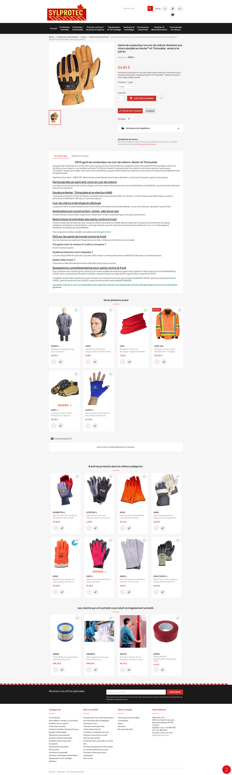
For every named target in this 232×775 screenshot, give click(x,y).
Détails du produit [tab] (80, 156)
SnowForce (83, 274)
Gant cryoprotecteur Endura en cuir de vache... (165, 516)
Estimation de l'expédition (150, 128)
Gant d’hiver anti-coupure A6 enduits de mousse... (65, 516)
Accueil (53, 28)
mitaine (99, 274)
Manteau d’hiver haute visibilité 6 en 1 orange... (165, 350)
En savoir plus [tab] (60, 156)
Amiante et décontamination (159, 28)
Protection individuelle (77, 28)
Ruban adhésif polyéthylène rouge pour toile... (165, 659)
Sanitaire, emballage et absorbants (63, 755)
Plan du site (88, 758)
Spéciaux (53, 761)
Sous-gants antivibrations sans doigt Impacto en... (97, 414)
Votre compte (125, 709)
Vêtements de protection (59, 735)
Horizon (172, 278)
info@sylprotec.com (160, 735)
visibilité (118, 280)
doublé (135, 278)
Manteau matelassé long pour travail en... (62, 350)
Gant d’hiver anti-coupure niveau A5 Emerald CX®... (165, 580)
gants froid (105, 232)
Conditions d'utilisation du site (96, 732)
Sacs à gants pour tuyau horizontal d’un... (97, 658)
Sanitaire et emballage (129, 28)
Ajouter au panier (142, 98)
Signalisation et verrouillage (114, 28)
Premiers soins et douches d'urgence (95, 28)
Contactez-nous (90, 723)
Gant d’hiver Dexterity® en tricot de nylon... (98, 580)
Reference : (122, 57)
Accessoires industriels (143, 28)
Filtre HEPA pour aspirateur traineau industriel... (65, 658)
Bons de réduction (125, 729)
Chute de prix (54, 718)
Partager (129, 118)
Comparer (150, 111)
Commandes (123, 720)
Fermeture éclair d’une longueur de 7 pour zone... (132, 658)
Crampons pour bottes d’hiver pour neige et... (61, 414)
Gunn (147, 274)
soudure (71, 280)
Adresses (122, 726)
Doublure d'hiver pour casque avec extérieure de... (98, 350)
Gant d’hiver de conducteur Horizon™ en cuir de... (132, 580)
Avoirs (120, 723)
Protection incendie (64, 28)
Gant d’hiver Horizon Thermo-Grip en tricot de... (98, 516)
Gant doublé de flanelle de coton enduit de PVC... (132, 516)
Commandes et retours (176, 28)
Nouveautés (54, 749)
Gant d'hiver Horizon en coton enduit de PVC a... (64, 580)
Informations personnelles (129, 718)
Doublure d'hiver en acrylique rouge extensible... (133, 350)
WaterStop (171, 271)
